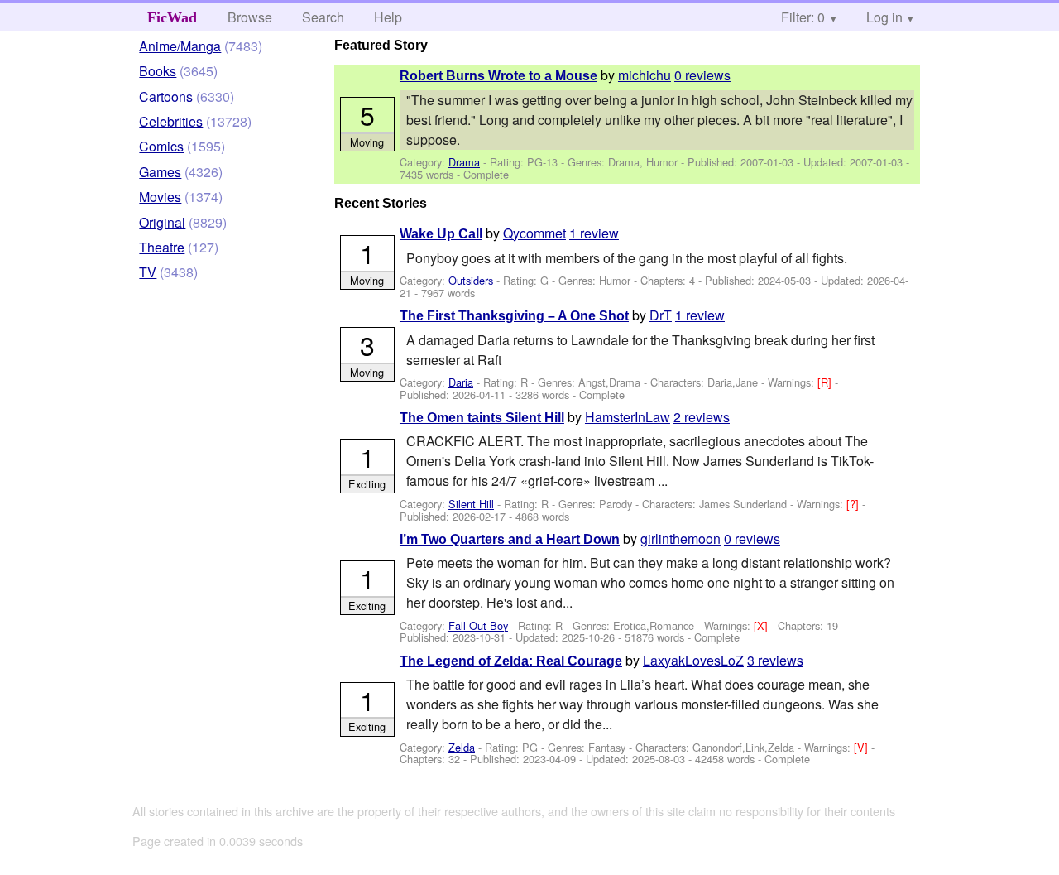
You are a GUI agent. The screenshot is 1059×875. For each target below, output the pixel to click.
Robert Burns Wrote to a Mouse (498, 76)
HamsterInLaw (627, 416)
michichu (644, 74)
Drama (464, 162)
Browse (250, 16)
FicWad (172, 17)
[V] (862, 747)
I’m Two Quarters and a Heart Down (510, 539)
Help (388, 16)
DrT (660, 315)
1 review (594, 233)
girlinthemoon (680, 538)
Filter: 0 (803, 16)
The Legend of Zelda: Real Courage (511, 661)
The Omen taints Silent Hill (482, 418)
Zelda (461, 747)
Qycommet (534, 233)
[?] (854, 504)
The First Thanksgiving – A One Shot (514, 316)
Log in (884, 16)
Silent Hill (471, 504)
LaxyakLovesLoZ (693, 660)
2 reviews (701, 416)
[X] (762, 625)
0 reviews (702, 74)
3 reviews (775, 660)
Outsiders (470, 280)
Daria (460, 382)
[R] (826, 382)
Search (323, 16)
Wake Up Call (441, 234)
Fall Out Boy (478, 625)
